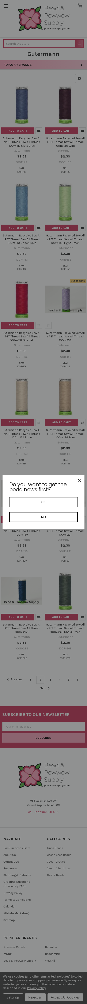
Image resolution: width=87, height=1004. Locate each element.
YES (43, 502)
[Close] (79, 480)
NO (43, 517)
